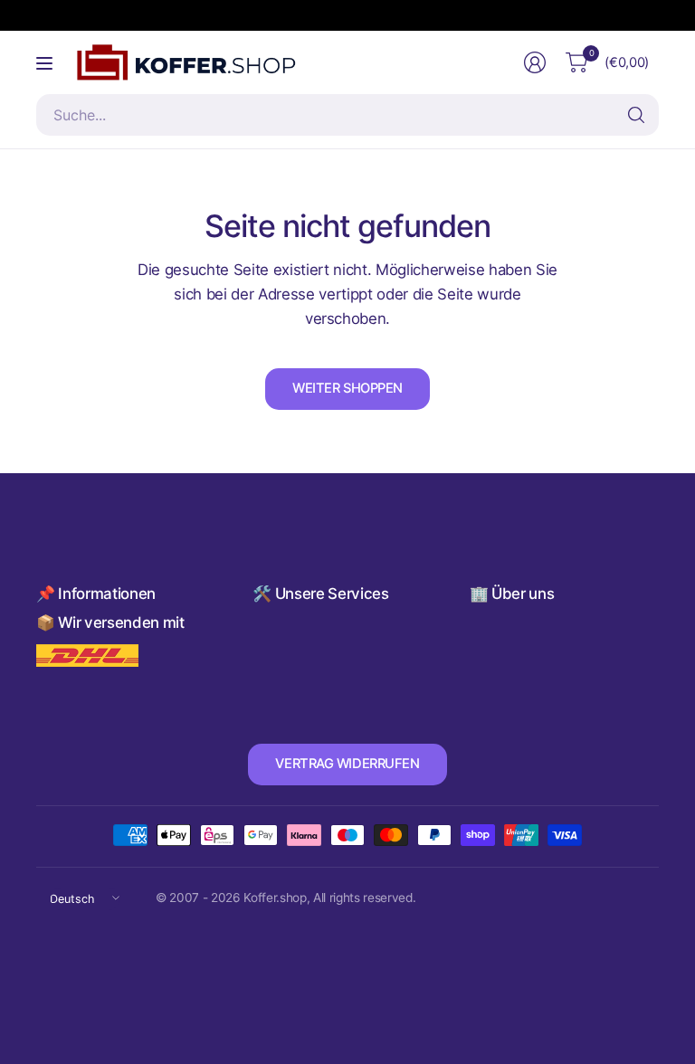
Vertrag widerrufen (347, 763)
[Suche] (636, 115)
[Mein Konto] (535, 62)
